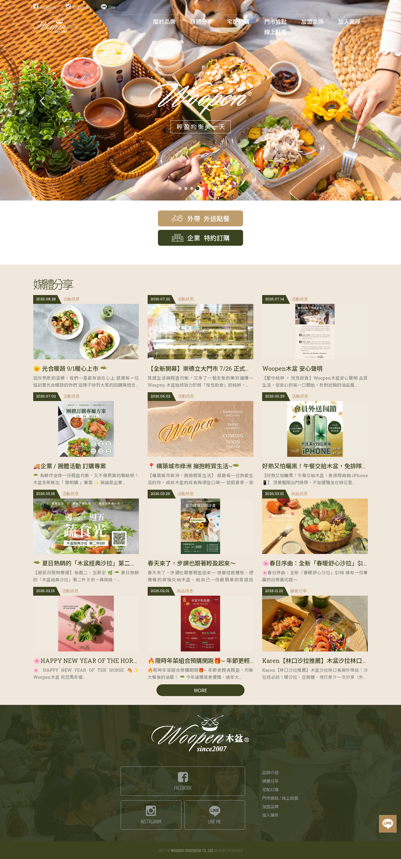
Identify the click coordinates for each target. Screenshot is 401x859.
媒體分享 (270, 781)
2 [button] (186, 189)
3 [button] (192, 189)
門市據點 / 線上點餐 (280, 798)
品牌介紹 (270, 773)
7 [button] (215, 189)
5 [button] (203, 189)
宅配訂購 (270, 790)
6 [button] (209, 189)
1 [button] (180, 189)
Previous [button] (42, 100)
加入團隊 (270, 815)
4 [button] (198, 189)
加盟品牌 (270, 807)
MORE (200, 690)
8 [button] (221, 189)
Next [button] (359, 100)
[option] (200, 100)
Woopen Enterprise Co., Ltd (192, 850)
